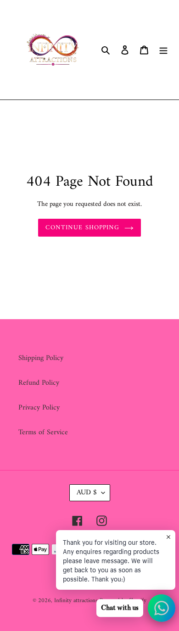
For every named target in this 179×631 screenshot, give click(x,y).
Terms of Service (43, 432)
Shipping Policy (40, 358)
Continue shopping (82, 227)
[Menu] (163, 50)
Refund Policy (38, 382)
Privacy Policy (39, 407)
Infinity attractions (77, 600)
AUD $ (87, 492)
